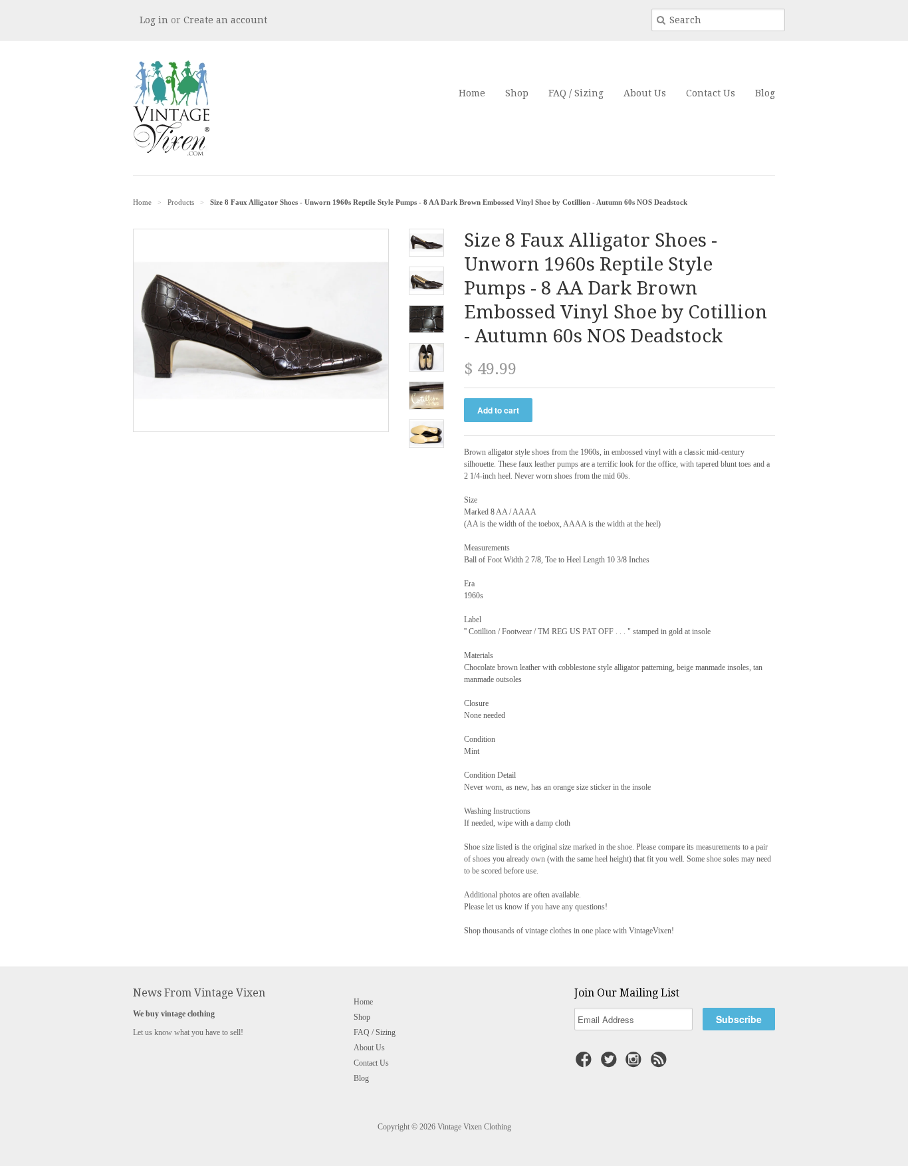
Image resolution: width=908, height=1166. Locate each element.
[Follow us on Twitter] (611, 1064)
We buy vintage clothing (174, 1013)
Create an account (225, 20)
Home (472, 93)
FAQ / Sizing (576, 93)
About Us (645, 93)
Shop (516, 93)
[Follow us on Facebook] (586, 1064)
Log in (154, 20)
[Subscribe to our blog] (661, 1064)
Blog (765, 93)
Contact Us (710, 93)
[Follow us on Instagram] (635, 1064)
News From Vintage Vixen (199, 993)
